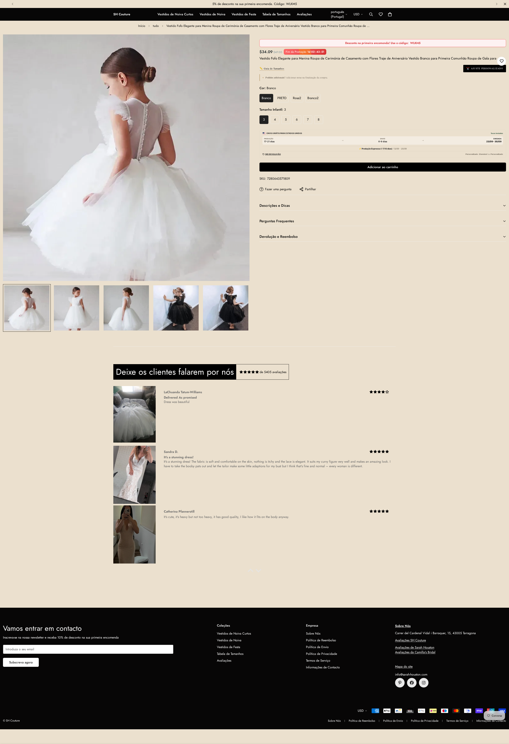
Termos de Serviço (318, 660)
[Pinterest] (400, 682)
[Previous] (12, 4)
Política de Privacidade (321, 653)
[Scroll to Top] (501, 722)
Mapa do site (404, 666)
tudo (156, 26)
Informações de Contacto (323, 667)
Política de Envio (317, 647)
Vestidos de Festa (244, 14)
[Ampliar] (241, 42)
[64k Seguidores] (423, 682)
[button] (389, 14)
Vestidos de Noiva (212, 14)
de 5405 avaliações (273, 372)
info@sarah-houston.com (411, 674)
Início (141, 26)
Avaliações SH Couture (410, 640)
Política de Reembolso (321, 640)
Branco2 (313, 98)
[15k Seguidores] (412, 682)
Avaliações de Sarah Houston (414, 647)
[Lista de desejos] (501, 61)
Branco (266, 98)
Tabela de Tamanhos (276, 14)
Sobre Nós (313, 633)
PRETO (282, 98)
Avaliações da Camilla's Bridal (415, 652)
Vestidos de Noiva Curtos (175, 14)
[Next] (496, 4)
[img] (249, 372)
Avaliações (304, 14)
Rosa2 (297, 98)
